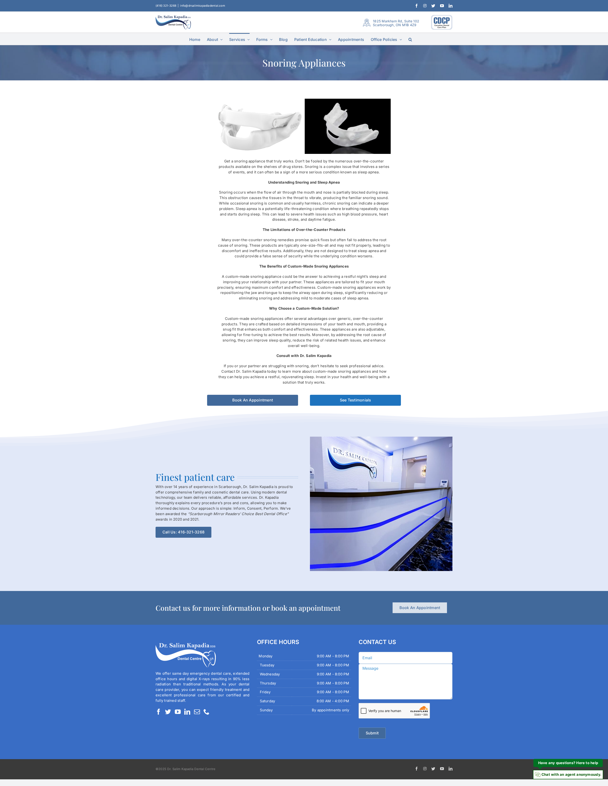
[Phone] (206, 712)
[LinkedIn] (187, 712)
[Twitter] (168, 712)
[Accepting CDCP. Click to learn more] (441, 22)
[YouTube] (178, 712)
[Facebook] (159, 712)
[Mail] (197, 712)
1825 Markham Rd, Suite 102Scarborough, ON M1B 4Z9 (396, 23)
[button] (410, 39)
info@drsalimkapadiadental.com (202, 5)
